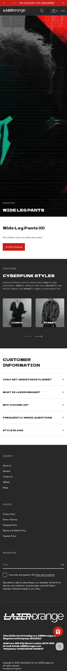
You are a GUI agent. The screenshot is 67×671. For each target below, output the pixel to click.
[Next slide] (38, 336)
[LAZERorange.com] (14, 11)
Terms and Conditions (44, 574)
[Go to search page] (42, 11)
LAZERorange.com (45, 662)
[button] (42, 11)
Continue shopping (13, 246)
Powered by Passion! (12, 668)
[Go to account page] (48, 11)
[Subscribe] (62, 565)
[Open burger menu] (63, 11)
